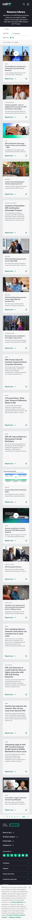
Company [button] (6, 863)
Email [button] (7, 841)
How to (7, 832)
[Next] (28, 817)
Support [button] (5, 868)
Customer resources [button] (10, 879)
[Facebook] (19, 855)
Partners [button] (6, 884)
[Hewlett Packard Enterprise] (7, 4)
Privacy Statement (17, 902)
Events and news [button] (8, 874)
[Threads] (15, 855)
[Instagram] (11, 855)
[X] (8, 855)
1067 (23, 817)
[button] (29, 887)
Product (9, 837)
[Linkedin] (4, 855)
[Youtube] (23, 855)
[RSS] (26, 855)
